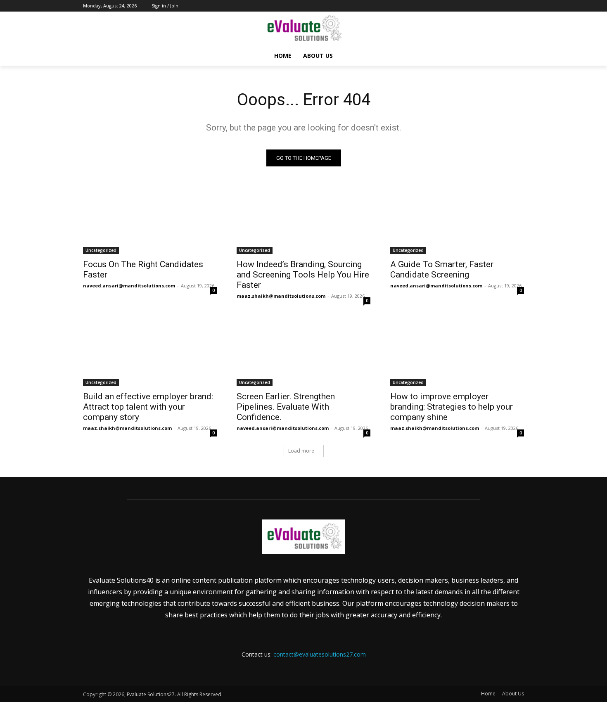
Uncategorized (100, 250)
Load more (301, 450)
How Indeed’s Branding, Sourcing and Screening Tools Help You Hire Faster (303, 274)
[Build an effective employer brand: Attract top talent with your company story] (150, 352)
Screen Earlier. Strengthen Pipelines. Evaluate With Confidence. (286, 406)
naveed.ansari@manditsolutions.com (129, 285)
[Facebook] (473, 6)
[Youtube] (519, 6)
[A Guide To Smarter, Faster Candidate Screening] (457, 220)
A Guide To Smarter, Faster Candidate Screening (441, 269)
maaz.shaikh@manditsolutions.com (281, 296)
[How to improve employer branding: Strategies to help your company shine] (457, 352)
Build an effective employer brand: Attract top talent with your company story (148, 406)
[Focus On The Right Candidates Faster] (150, 220)
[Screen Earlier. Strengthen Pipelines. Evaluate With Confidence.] (303, 352)
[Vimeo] (507, 6)
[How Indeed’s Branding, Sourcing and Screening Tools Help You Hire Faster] (303, 220)
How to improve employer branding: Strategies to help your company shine (451, 406)
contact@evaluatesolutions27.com (319, 654)
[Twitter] (496, 6)
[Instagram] (485, 6)
